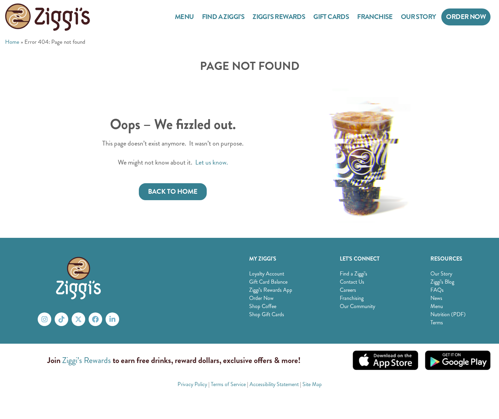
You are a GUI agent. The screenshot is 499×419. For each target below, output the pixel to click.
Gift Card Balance (268, 282)
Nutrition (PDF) (448, 314)
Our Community (357, 306)
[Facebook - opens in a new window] (95, 319)
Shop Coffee (262, 306)
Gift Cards (331, 17)
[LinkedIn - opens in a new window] (112, 319)
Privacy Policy (192, 384)
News (436, 298)
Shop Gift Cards (266, 314)
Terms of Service (228, 384)
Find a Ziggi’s (223, 17)
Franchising (352, 298)
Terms (436, 322)
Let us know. (211, 162)
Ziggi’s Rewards (279, 17)
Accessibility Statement (274, 384)
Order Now (466, 17)
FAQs (437, 290)
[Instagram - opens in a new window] (44, 319)
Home (12, 42)
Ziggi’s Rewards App (270, 290)
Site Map (312, 384)
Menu (184, 17)
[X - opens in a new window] (78, 319)
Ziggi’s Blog (442, 282)
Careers (348, 290)
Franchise (375, 17)
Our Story (418, 17)
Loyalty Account (266, 274)
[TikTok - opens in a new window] (61, 319)
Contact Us (352, 282)
